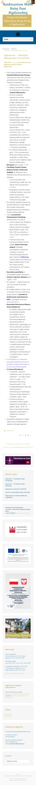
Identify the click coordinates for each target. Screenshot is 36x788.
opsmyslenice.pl (13, 302)
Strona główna (6, 49)
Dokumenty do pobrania (22, 513)
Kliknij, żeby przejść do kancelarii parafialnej (17, 694)
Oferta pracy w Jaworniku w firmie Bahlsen (19, 444)
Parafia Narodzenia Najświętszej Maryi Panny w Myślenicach (17, 64)
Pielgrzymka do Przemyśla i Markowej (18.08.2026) (16, 496)
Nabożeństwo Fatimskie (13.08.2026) (15, 489)
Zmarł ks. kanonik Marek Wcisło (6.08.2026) (17, 492)
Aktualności (8, 716)
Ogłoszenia (14, 49)
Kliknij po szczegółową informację (15, 673)
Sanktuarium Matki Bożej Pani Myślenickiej (18, 8)
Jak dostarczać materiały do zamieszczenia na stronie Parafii (18, 775)
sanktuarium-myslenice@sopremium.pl (18, 780)
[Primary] (18, 34)
